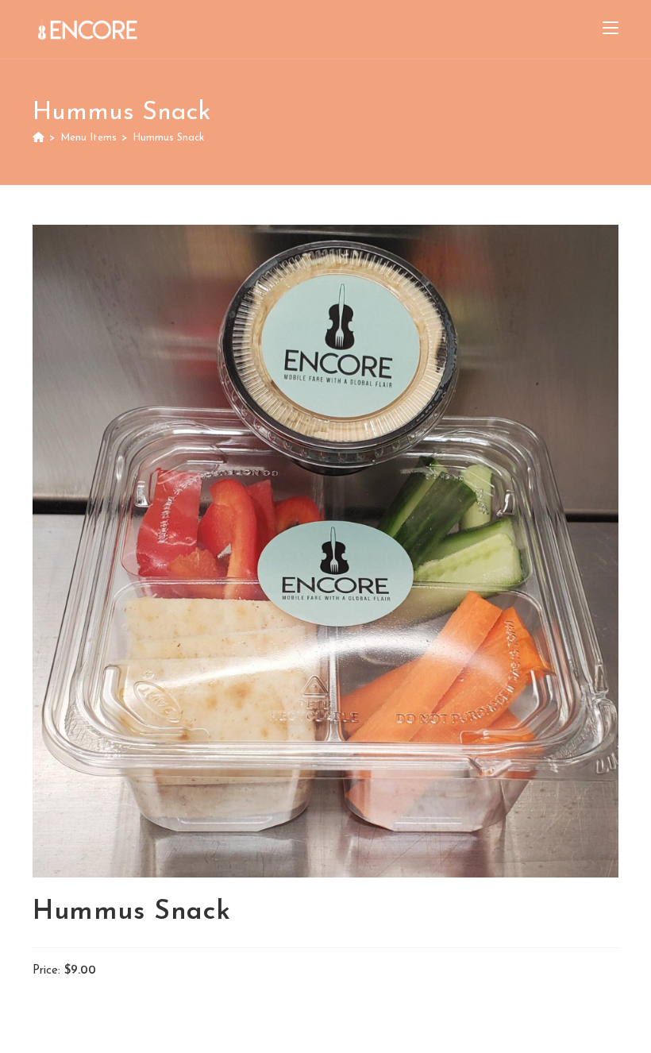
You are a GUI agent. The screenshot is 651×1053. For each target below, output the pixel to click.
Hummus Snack (168, 138)
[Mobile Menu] (610, 29)
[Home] (38, 138)
